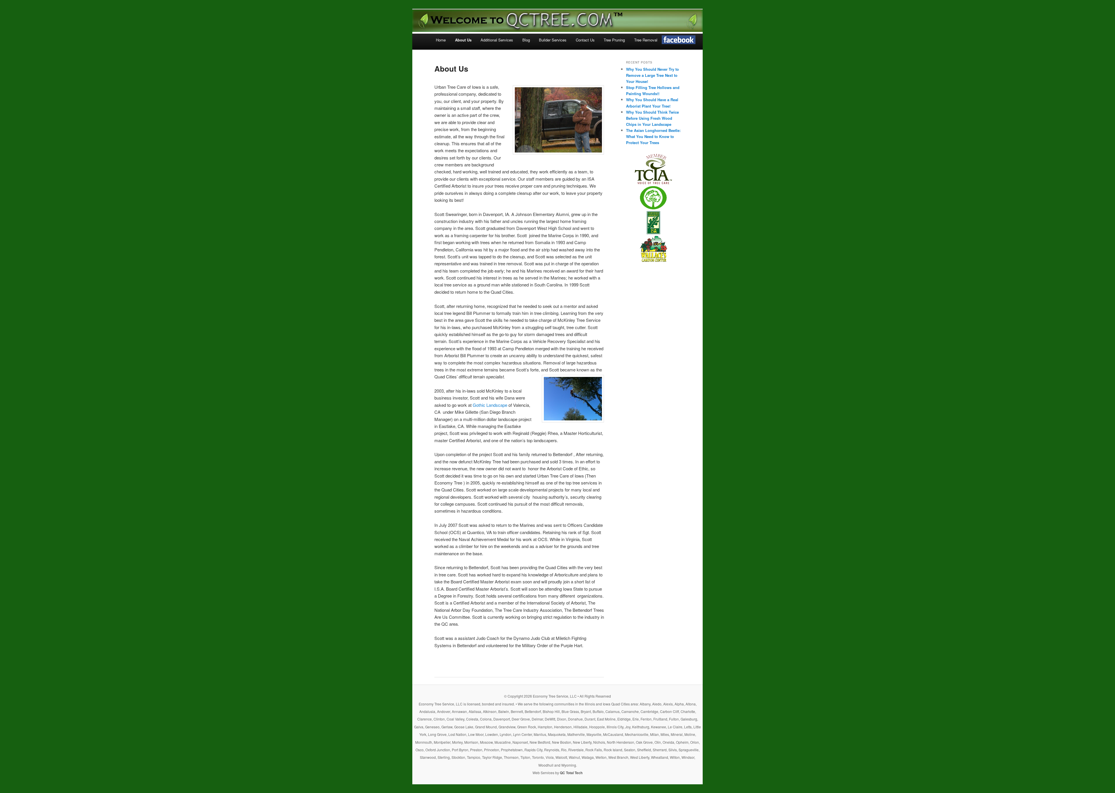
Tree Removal (645, 40)
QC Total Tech (571, 772)
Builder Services (553, 40)
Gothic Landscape (490, 405)
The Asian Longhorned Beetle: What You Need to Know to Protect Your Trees (653, 136)
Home (441, 40)
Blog (526, 40)
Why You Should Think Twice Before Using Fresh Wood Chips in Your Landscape (652, 118)
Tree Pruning (614, 40)
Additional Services (497, 40)
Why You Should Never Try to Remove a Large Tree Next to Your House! (652, 75)
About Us (463, 40)
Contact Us (585, 40)
